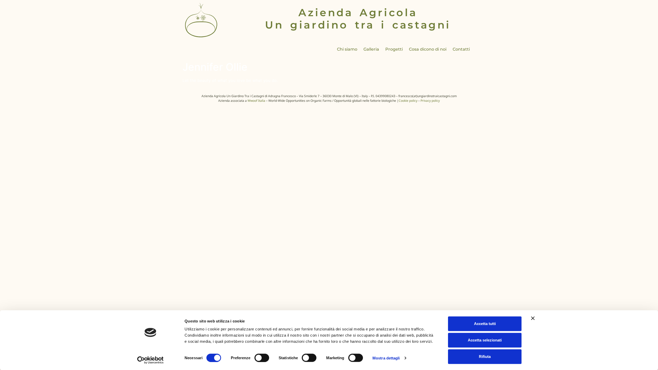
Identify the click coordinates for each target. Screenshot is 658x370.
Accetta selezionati (485, 340)
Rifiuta (485, 356)
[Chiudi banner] (533, 318)
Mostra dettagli (386, 358)
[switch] (261, 358)
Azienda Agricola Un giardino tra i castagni (358, 18)
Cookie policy (408, 100)
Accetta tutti (485, 323)
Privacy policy (430, 100)
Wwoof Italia (256, 100)
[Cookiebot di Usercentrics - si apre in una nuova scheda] (150, 360)
